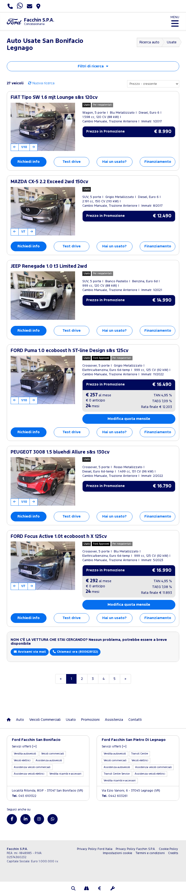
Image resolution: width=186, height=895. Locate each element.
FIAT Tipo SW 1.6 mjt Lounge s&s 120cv (54, 97)
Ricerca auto (149, 42)
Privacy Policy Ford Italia (94, 849)
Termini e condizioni (150, 853)
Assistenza (114, 719)
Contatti (135, 719)
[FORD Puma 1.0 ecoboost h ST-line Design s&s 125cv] (43, 380)
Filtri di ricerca (91, 66)
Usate (172, 42)
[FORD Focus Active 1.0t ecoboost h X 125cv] (43, 566)
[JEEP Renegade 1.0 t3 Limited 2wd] (43, 295)
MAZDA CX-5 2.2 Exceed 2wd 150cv (49, 182)
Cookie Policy (168, 849)
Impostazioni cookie (117, 853)
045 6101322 (24, 796)
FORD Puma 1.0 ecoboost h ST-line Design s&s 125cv (69, 351)
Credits (173, 853)
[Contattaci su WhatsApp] (52, 819)
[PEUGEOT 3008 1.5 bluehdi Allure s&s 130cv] (43, 481)
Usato (71, 719)
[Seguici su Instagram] (39, 819)
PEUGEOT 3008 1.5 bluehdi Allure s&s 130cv (60, 452)
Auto (20, 719)
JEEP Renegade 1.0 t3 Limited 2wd (49, 266)
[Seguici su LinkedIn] (25, 819)
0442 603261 (114, 796)
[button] (73, 889)
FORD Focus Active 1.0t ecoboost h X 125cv (59, 536)
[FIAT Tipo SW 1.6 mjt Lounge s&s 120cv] (43, 127)
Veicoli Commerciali (45, 719)
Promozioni (90, 719)
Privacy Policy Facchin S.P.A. (135, 849)
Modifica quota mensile (129, 418)
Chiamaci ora (77, 652)
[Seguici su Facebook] (12, 819)
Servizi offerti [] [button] (24, 746)
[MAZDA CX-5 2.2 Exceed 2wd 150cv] (43, 211)
